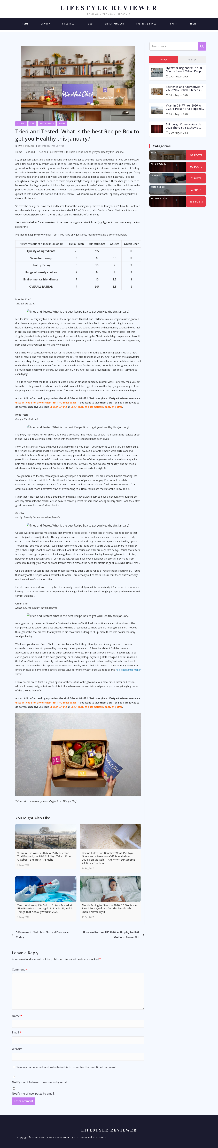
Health (173, 24)
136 (196, 201)
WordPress (99, 1137)
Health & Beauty (47, 123)
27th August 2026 (179, 76)
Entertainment (114, 24)
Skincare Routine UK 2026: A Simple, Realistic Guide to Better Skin (111, 935)
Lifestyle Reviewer (48, 1137)
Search (202, 46)
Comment (19, 969)
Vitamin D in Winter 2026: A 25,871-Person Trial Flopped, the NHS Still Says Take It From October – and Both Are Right (185, 107)
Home (25, 24)
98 (196, 155)
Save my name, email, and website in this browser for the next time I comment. (66, 1067)
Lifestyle (68, 24)
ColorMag (80, 1137)
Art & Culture (158, 164)
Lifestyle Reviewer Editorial (51, 145)
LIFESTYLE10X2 (58, 406)
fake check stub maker (128, 669)
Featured (21, 123)
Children (156, 175)
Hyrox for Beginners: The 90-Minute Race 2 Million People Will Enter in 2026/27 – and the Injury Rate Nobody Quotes (185, 69)
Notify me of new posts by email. (33, 1093)
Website (17, 1049)
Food (90, 24)
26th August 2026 (179, 95)
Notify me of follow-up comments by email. (40, 1082)
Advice (154, 152)
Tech (193, 24)
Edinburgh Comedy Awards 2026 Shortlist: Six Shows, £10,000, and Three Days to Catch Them (183, 126)
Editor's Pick (158, 187)
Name (17, 1016)
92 (196, 166)
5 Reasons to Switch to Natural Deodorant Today (43, 935)
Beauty (45, 24)
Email (16, 1032)
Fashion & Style (146, 24)
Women (62, 123)
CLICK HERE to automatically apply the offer (96, 406)
